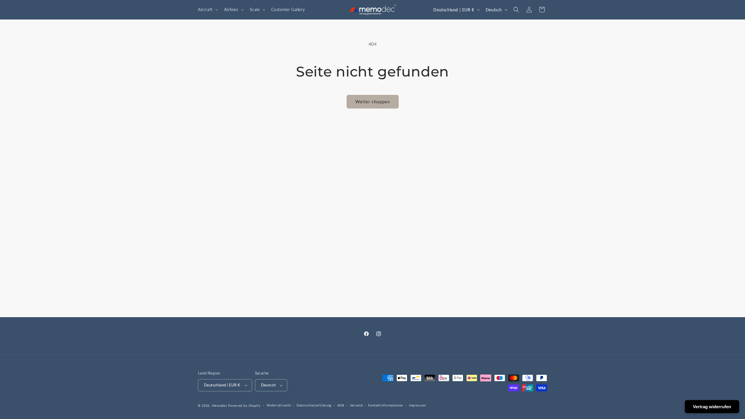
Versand (356, 405)
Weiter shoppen (372, 101)
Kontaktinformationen (385, 405)
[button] (207, 9)
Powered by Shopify (244, 405)
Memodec (219, 405)
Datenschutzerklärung (314, 405)
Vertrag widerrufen (712, 406)
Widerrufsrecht (279, 405)
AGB (340, 405)
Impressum (417, 405)
